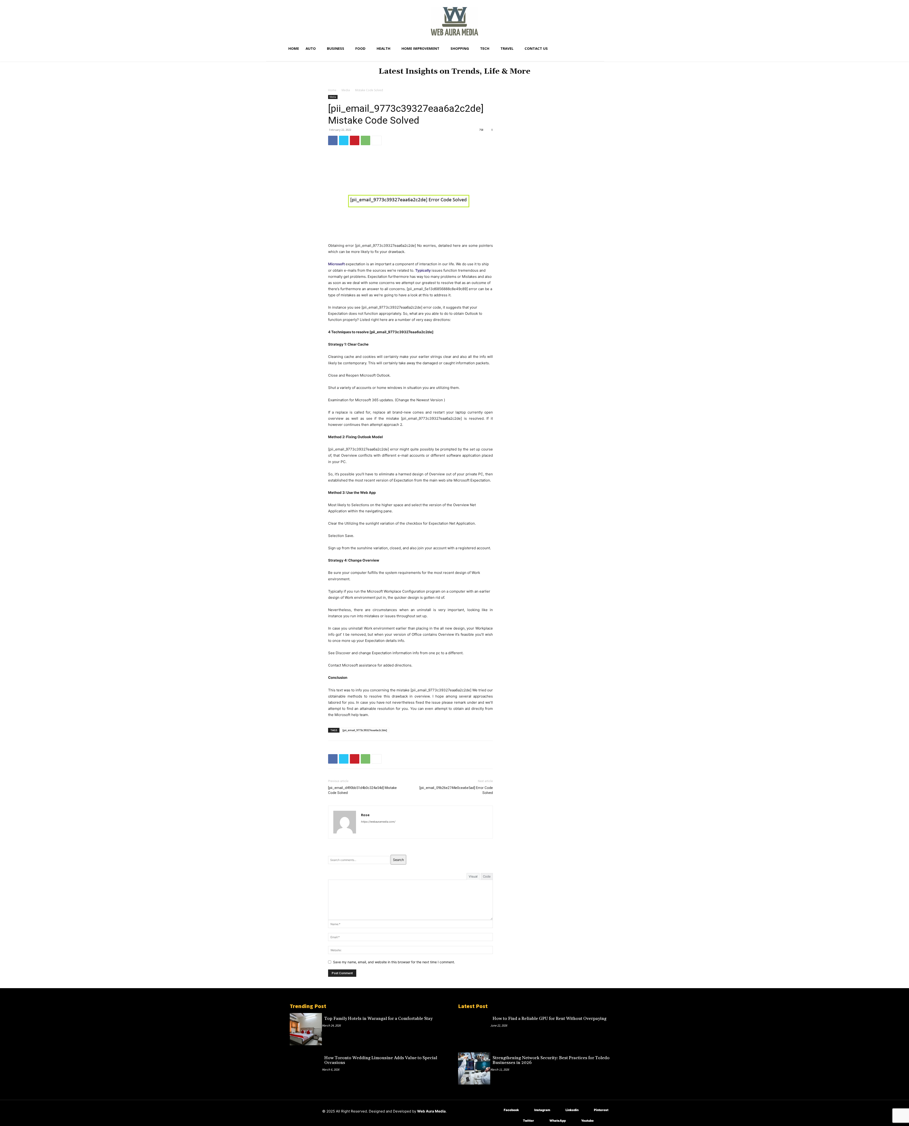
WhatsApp (557, 1120)
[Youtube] (574, 1121)
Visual (473, 876)
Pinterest (601, 1110)
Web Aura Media (431, 1111)
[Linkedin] (558, 1110)
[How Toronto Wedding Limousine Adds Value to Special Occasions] (306, 1068)
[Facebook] (333, 140)
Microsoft (336, 264)
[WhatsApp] (365, 140)
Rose (365, 814)
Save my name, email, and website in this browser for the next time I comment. (394, 962)
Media (346, 90)
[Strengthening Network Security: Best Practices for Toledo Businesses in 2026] (474, 1068)
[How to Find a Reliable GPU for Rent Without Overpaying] (474, 1029)
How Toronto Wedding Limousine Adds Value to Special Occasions (380, 1060)
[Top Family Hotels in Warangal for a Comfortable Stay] (306, 1029)
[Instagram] (527, 1110)
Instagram (542, 1110)
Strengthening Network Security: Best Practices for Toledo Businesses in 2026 (551, 1060)
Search (398, 860)
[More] (377, 140)
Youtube (587, 1120)
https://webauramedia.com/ (378, 821)
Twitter (528, 1120)
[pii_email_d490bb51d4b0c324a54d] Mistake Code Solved (362, 790)
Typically (423, 270)
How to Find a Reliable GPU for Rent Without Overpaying (549, 1018)
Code (487, 876)
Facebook (511, 1110)
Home (332, 90)
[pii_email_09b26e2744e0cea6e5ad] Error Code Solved (456, 790)
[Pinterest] (354, 140)
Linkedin (572, 1110)
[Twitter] (343, 140)
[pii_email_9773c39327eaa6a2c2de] (365, 730)
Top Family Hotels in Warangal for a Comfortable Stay (378, 1018)
